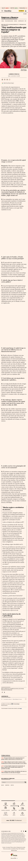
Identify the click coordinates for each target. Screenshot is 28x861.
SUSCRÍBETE (21, 10)
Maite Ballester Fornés (17, 699)
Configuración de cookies (20, 847)
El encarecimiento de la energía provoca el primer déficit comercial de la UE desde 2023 (12, 758)
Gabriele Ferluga (14, 74)
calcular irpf (5, 805)
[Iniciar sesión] (26, 11)
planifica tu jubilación (5, 810)
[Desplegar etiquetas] (26, 699)
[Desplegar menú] (2, 10)
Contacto (4, 847)
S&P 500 (12, 8)
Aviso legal (8, 847)
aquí (21, 708)
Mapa (17, 848)
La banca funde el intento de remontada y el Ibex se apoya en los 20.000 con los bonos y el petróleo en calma (13, 767)
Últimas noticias (5, 755)
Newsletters (23, 848)
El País (25, 13)
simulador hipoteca (14, 805)
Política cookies (13, 847)
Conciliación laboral (8, 699)
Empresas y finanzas (9, 17)
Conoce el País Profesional (14, 820)
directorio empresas (22, 810)
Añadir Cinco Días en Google (9, 83)
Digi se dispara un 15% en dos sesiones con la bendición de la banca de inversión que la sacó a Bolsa (14, 762)
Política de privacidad (7, 848)
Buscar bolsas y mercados (7, 778)
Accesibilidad (13, 848)
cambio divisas (14, 810)
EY (1, 699)
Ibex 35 (3, 8)
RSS (19, 848)
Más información (4, 705)
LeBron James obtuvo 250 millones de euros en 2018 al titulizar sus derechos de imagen (13, 772)
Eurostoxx (7, 785)
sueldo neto (22, 805)
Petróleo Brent (22, 8)
